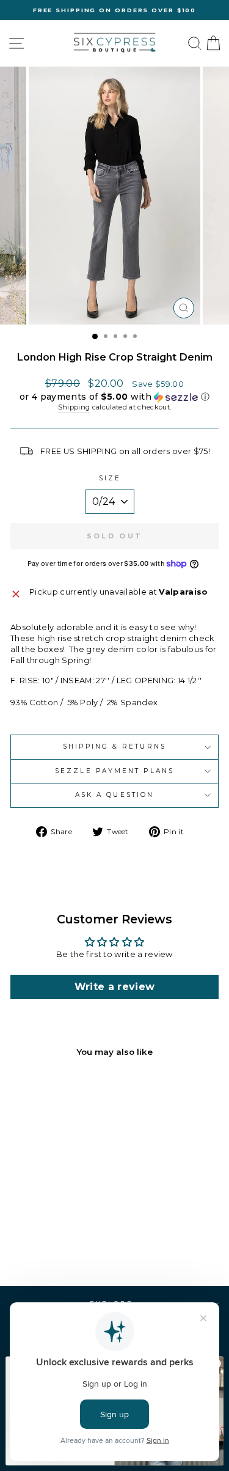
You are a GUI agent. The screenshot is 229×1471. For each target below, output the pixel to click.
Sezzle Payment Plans (114, 771)
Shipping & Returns (114, 746)
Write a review (115, 986)
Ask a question (114, 795)
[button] (114, 397)
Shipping (74, 407)
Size (110, 478)
